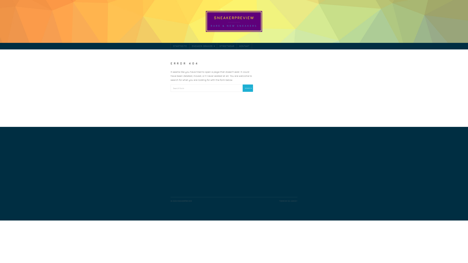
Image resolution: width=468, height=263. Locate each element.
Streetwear (226, 46)
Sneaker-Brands (202, 46)
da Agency (292, 201)
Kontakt (244, 46)
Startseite (180, 46)
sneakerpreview (234, 17)
